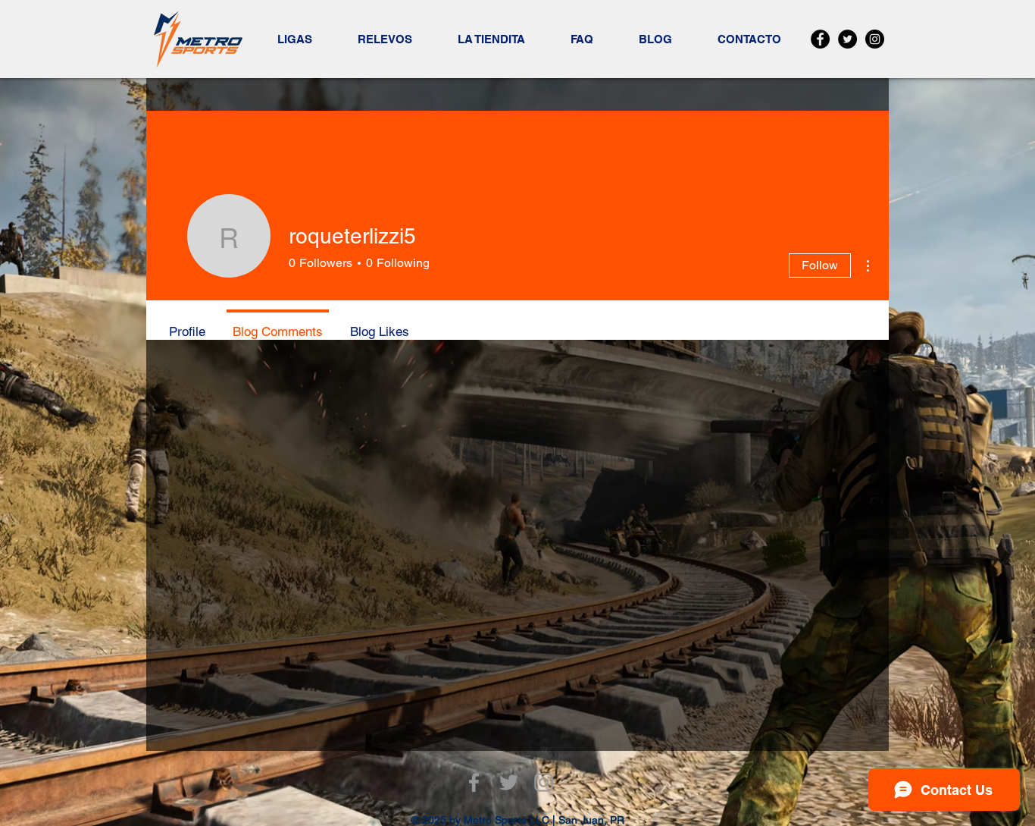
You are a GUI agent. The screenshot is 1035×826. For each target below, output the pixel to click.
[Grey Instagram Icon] (543, 782)
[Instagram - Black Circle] (874, 39)
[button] (295, 39)
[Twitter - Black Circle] (847, 39)
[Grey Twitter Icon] (508, 782)
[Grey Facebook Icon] (473, 782)
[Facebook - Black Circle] (820, 39)
